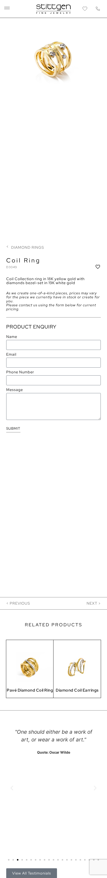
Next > (94, 603)
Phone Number (20, 372)
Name (11, 337)
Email (11, 354)
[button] (6, 8)
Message (14, 390)
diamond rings (27, 247)
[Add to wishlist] (98, 266)
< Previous (18, 603)
